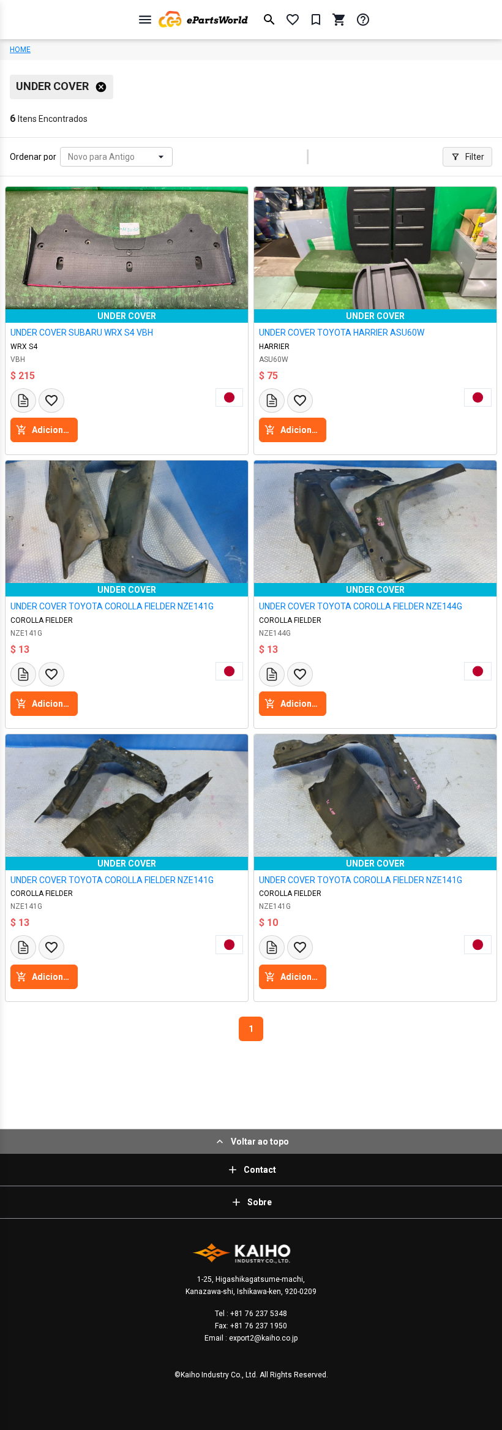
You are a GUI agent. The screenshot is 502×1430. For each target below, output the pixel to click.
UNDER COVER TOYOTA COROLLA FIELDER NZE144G (360, 606)
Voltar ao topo (260, 1141)
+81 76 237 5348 (257, 1313)
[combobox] (69, 157)
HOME (20, 49)
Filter (474, 157)
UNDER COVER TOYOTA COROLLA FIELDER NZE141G (112, 606)
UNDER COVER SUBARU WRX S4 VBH (81, 332)
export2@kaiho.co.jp (262, 1338)
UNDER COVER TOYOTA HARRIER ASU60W (341, 332)
